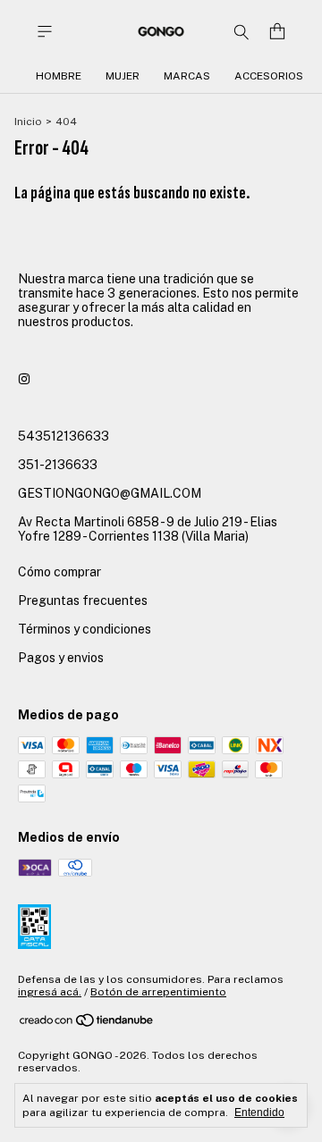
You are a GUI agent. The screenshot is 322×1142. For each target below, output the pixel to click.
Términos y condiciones (84, 629)
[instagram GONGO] (24, 379)
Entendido (259, 1112)
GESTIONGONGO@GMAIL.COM (109, 493)
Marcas (187, 76)
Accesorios (268, 76)
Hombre (58, 76)
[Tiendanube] (87, 1024)
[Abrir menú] (45, 31)
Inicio (28, 121)
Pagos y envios (61, 658)
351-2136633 (57, 465)
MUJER (123, 76)
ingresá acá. (49, 992)
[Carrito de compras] (277, 31)
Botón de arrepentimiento (158, 992)
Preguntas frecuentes (83, 600)
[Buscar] (241, 31)
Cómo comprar (59, 572)
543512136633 (63, 436)
